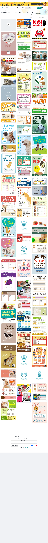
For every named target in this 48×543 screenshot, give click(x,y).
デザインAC (26, 447)
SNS (42, 0)
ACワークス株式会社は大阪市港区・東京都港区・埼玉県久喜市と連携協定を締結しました (24, 0)
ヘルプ (46, 0)
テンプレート (13, 7)
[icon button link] (43, 8)
